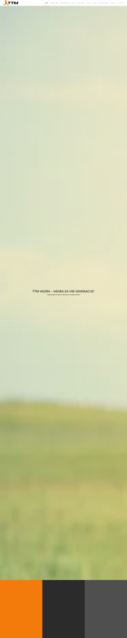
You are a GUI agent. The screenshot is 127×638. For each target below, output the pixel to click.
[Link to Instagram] (120, 3)
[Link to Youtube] (122, 3)
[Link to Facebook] (118, 3)
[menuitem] (46, 3)
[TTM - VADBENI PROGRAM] (10, 3)
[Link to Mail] (123, 3)
